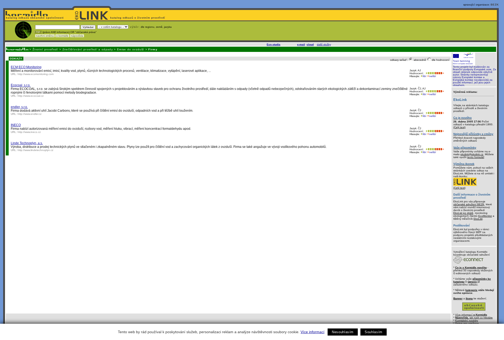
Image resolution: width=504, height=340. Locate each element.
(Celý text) (459, 127)
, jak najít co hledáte (474, 317)
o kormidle (62, 35)
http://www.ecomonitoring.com (36, 74)
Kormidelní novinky (466, 320)
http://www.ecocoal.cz (31, 95)
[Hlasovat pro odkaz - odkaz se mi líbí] (429, 73)
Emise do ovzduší (130, 49)
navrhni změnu (45, 35)
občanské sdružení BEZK (468, 204)
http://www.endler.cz (29, 113)
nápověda (77, 35)
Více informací (312, 332)
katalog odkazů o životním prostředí (138, 17)
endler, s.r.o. (19, 107)
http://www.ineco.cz (29, 132)
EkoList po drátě (463, 213)
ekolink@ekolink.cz (471, 154)
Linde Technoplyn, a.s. (27, 143)
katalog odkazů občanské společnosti (34, 17)
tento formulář (475, 157)
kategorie (471, 290)
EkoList (478, 218)
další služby (324, 44)
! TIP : (38, 32)
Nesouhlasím (343, 332)
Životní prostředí (45, 49)
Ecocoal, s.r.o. (20, 85)
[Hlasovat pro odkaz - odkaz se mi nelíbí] (439, 73)
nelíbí (432, 76)
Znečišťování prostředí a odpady (87, 49)
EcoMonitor (485, 215)
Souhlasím (373, 332)
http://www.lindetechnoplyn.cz (35, 150)
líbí (424, 76)
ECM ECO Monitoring (26, 67)
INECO (16, 125)
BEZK (495, 4)
